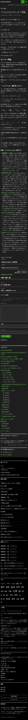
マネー (9, 583)
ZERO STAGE (3, 583)
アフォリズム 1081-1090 (7, 517)
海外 (20, 595)
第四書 (5, 400)
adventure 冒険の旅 (6, 361)
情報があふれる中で (6, 534)
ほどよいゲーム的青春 (6, 488)
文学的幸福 (3, 528)
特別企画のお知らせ (7, 416)
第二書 (5, 395)
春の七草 (3, 687)
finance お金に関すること (8, 356)
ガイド (19, 647)
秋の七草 (3, 691)
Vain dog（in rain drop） (9, 193)
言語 (17, 599)
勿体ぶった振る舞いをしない (9, 289)
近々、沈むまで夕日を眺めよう (9, 531)
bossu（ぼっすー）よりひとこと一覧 (17, 445)
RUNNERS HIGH (6, 173)
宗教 (10, 591)
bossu (10, 15)
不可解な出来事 (5, 503)
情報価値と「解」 (5, 497)
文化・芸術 (14, 595)
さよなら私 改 (5, 665)
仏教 (17, 583)
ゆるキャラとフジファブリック (11, 232)
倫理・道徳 (5, 587)
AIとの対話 (5, 428)
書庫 (2, 421)
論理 (22, 599)
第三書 (5, 397)
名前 (3, 324)
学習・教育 (4, 591)
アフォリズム (5, 414)
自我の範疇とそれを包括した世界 (9, 494)
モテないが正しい (8, 381)
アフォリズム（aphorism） (8, 679)
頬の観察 (3, 511)
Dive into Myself (5, 2)
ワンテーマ (4, 431)
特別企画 (3, 370)
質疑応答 (4, 405)
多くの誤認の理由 (5, 284)
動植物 (13, 587)
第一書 (5, 393)
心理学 (3, 423)
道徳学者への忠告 (7, 153)
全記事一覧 (3, 661)
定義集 (3, 388)
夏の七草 (3, 689)
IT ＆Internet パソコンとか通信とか (10, 359)
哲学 (18, 587)
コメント (4, 303)
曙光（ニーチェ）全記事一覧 (8, 671)
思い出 (21, 591)
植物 (3, 426)
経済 (13, 599)
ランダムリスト (14, 699)
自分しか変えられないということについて (12, 537)
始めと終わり (6, 377)
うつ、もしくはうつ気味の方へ (9, 368)
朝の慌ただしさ (5, 520)
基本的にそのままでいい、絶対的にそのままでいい (14, 508)
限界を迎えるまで (5, 523)
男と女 (3, 599)
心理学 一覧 (4, 669)
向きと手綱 (3, 486)
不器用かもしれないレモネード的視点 (10, 483)
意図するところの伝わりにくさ (9, 500)
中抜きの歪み (4, 491)
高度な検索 (14, 696)
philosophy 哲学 (5, 350)
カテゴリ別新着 (12, 661)
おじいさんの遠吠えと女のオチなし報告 (11, 506)
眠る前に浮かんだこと (6, 525)
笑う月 (3, 409)
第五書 (5, 402)
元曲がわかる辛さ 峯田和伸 (9, 262)
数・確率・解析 (4, 595)
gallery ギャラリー (6, 419)
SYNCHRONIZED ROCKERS (8, 667)
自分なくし (6, 375)
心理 (3, 277)
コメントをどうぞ (17, 15)
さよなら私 (5, 372)
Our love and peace (7, 212)
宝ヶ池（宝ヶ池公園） (6, 454)
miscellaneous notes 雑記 (7, 366)
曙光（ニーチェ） (7, 390)
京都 (13, 583)
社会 (6, 277)
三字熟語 (4, 407)
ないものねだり (7, 379)
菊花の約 (4, 412)
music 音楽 (3, 8)
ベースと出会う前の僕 (6, 514)
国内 (22, 587)
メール (3, 330)
